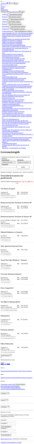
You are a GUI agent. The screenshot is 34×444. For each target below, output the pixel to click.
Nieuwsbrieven (5, 386)
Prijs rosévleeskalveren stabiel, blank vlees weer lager (16, 61)
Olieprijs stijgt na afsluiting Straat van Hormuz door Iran (16, 46)
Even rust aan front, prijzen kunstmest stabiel (13, 45)
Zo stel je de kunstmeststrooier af (10, 119)
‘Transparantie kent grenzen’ (9, 143)
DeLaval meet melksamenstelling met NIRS (13, 58)
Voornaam (4, 420)
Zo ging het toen (25, 371)
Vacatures (11, 386)
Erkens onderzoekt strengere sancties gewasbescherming (16, 34)
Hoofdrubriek (5, 160)
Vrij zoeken (5, 164)
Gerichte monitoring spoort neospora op (12, 54)
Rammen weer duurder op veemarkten (12, 40)
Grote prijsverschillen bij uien (9, 65)
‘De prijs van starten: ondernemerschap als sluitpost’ (15, 139)
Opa (31, 371)
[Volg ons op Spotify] (9, 364)
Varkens (4, 21)
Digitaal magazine (5, 371)
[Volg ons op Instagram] (6, 364)
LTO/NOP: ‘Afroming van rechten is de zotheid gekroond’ (17, 102)
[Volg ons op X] (4, 364)
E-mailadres (4, 423)
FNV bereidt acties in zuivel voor (10, 57)
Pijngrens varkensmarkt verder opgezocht (13, 90)
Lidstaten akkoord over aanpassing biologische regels (16, 39)
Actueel (3, 6)
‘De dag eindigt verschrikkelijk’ (10, 131)
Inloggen (22, 12)
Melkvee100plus (21, 377)
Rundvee (4, 17)
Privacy (15, 442)
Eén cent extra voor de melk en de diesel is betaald (15, 123)
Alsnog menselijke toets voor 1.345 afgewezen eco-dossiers (17, 33)
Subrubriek (20, 160)
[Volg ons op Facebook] (1, 364)
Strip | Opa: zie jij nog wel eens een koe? (12, 133)
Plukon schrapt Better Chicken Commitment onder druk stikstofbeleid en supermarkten (16, 109)
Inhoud (3, 400)
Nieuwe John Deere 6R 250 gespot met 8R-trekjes (15, 120)
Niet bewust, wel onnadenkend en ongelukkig (14, 148)
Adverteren (16, 386)
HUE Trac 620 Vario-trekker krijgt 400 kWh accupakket (16, 122)
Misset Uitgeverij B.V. (6, 439)
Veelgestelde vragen (6, 384)
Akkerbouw (5, 19)
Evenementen (4, 9)
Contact (13, 384)
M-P (29, 181)
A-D (20, 181)
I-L (26, 181)
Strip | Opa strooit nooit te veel (10, 125)
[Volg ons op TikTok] (5, 364)
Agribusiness (29, 377)
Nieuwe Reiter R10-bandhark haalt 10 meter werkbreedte (17, 114)
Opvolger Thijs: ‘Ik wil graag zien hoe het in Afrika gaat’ (17, 130)
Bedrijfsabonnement (19, 389)
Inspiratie (3, 393)
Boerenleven (5, 29)
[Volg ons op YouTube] (8, 364)
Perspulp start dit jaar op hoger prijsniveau (13, 55)
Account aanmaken (20, 384)
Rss (17, 387)
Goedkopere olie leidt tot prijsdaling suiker (13, 71)
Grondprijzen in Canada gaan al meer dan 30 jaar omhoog (17, 137)
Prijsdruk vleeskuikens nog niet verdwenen (13, 99)
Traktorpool (14, 377)
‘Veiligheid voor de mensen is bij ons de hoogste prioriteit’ (17, 86)
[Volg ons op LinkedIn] (2, 364)
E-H (23, 181)
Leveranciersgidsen (9, 389)
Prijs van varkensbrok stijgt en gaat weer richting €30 (16, 84)
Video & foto (17, 371)
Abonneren (4, 3)
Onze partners (4, 387)
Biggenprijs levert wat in (8, 98)
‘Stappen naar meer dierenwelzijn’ (11, 104)
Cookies (19, 442)
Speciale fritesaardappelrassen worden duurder (14, 66)
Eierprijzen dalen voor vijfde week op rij (12, 101)
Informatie (3, 407)
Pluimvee (4, 24)
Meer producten (12, 387)
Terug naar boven (5, 355)
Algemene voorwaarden (7, 442)
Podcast (12, 371)
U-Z (17, 183)
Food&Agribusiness (7, 31)
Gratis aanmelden (5, 426)
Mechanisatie (5, 26)
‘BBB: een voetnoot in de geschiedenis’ (12, 42)
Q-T (32, 181)
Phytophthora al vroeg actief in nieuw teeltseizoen (15, 72)
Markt (2, 8)
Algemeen (4, 14)
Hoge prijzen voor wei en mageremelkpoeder (14, 63)
